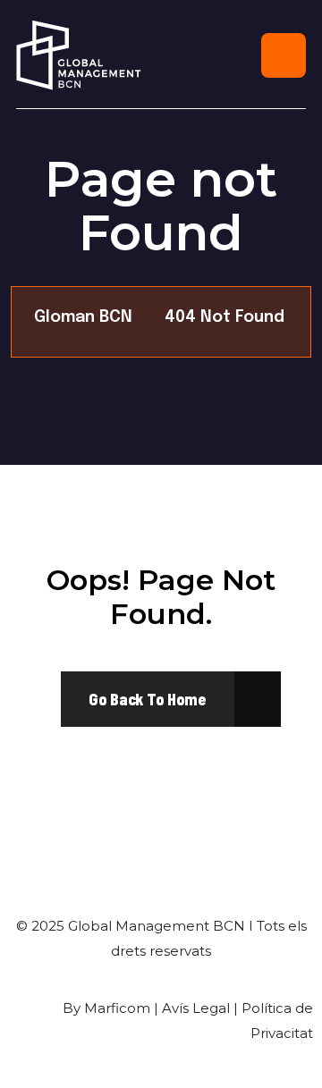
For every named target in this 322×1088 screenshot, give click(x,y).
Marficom (117, 1007)
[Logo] (78, 55)
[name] (147, 699)
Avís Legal (196, 1007)
